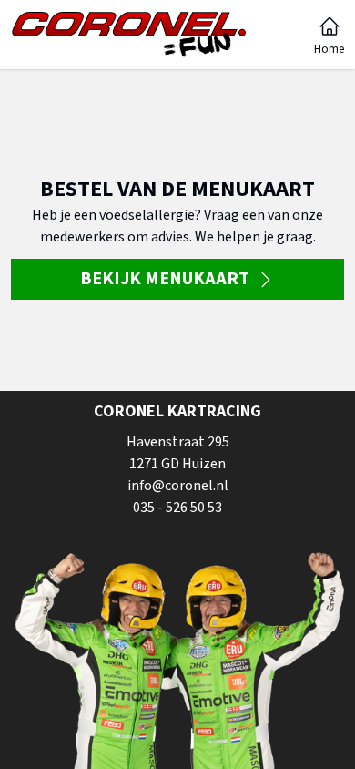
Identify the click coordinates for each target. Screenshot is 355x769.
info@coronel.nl (177, 486)
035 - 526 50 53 (177, 507)
